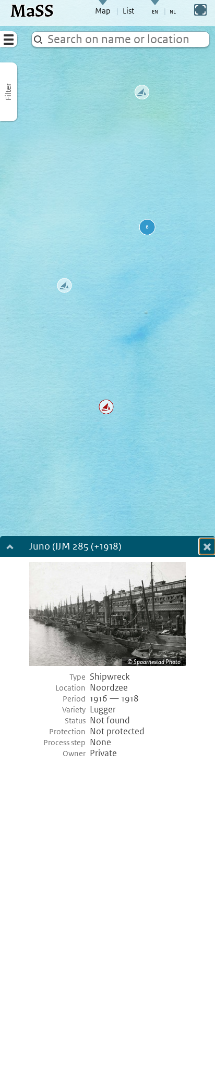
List (128, 11)
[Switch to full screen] (200, 10)
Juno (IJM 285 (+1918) (75, 547)
